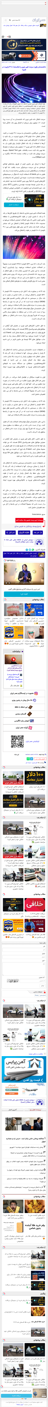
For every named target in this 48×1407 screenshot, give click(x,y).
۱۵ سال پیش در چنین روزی (22, 700)
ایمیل (43, 954)
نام (44, 946)
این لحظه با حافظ (21, 707)
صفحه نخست (43, 62)
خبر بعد (36, 532)
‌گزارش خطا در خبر (40, 759)
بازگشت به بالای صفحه (36, 1054)
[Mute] (9, 583)
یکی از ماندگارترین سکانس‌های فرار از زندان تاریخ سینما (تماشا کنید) (14, 668)
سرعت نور (28, 763)
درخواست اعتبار (14, 205)
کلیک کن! (24, 594)
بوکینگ (36, 995)
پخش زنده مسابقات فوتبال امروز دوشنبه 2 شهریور (26, 1147)
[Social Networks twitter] (30, 550)
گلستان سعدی (20, 714)
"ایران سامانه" (20, 1405)
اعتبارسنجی (43, 995)
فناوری (37, 62)
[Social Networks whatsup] (33, 550)
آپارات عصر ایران (22, 727)
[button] (7, 36)
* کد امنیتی (42, 977)
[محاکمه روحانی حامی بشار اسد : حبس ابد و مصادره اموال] (24, 1124)
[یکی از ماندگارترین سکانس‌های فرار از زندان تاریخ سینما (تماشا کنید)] (13, 659)
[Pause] (6, 583)
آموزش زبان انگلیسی (21, 720)
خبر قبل (12, 532)
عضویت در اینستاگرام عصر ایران (22, 693)
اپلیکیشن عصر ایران (32, 741)
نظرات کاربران (24, 532)
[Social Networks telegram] (27, 550)
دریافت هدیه (16, 1396)
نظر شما (43, 943)
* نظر (43, 961)
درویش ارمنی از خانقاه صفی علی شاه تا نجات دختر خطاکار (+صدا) (18, 541)
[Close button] (46, 1386)
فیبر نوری (34, 763)
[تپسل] (5, 560)
